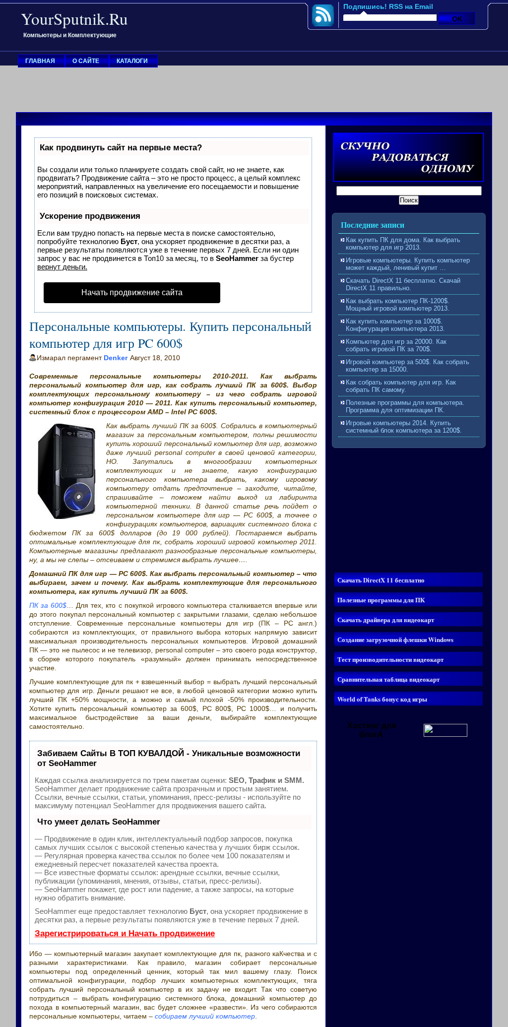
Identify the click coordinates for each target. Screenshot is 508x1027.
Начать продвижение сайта (132, 292)
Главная (40, 61)
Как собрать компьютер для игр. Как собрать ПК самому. (401, 386)
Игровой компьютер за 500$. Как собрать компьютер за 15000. (407, 365)
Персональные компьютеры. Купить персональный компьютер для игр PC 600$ (170, 334)
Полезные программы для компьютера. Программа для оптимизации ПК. (405, 406)
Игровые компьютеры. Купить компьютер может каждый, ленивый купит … (408, 264)
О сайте (85, 61)
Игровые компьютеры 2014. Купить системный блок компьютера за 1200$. (404, 426)
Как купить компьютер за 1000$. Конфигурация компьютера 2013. (395, 325)
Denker (115, 358)
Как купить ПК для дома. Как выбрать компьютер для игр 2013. (403, 243)
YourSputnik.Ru (74, 18)
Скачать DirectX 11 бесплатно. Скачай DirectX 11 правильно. (403, 284)
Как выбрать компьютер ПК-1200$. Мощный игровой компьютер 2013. (397, 304)
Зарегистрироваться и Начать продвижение (125, 933)
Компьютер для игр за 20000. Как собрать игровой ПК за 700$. (396, 345)
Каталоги (132, 61)
